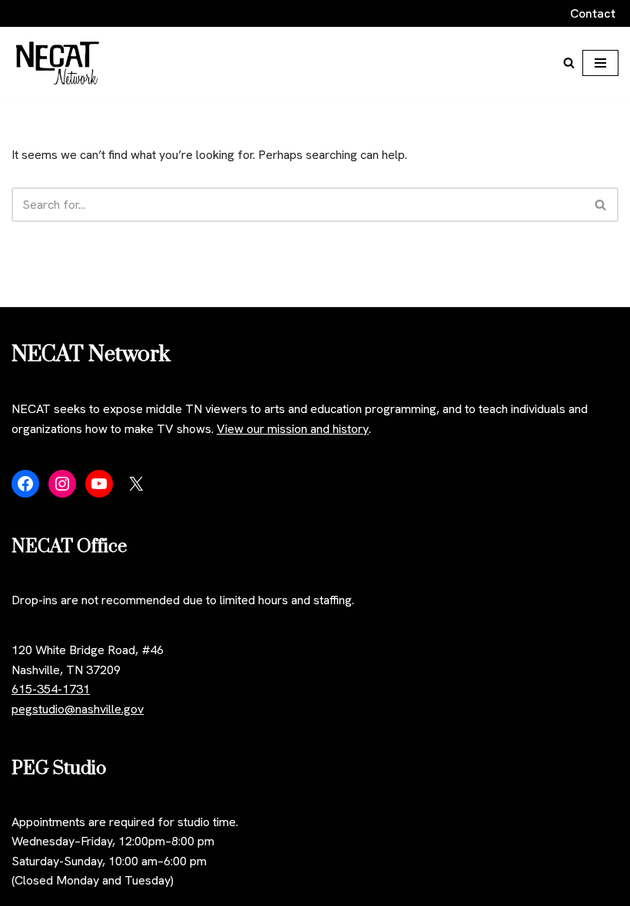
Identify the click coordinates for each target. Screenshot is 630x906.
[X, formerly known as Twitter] (136, 484)
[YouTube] (99, 484)
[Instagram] (62, 484)
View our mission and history (293, 429)
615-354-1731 (51, 689)
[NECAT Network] (58, 63)
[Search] (569, 62)
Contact (592, 13)
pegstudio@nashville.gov (78, 709)
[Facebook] (25, 484)
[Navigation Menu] (600, 63)
